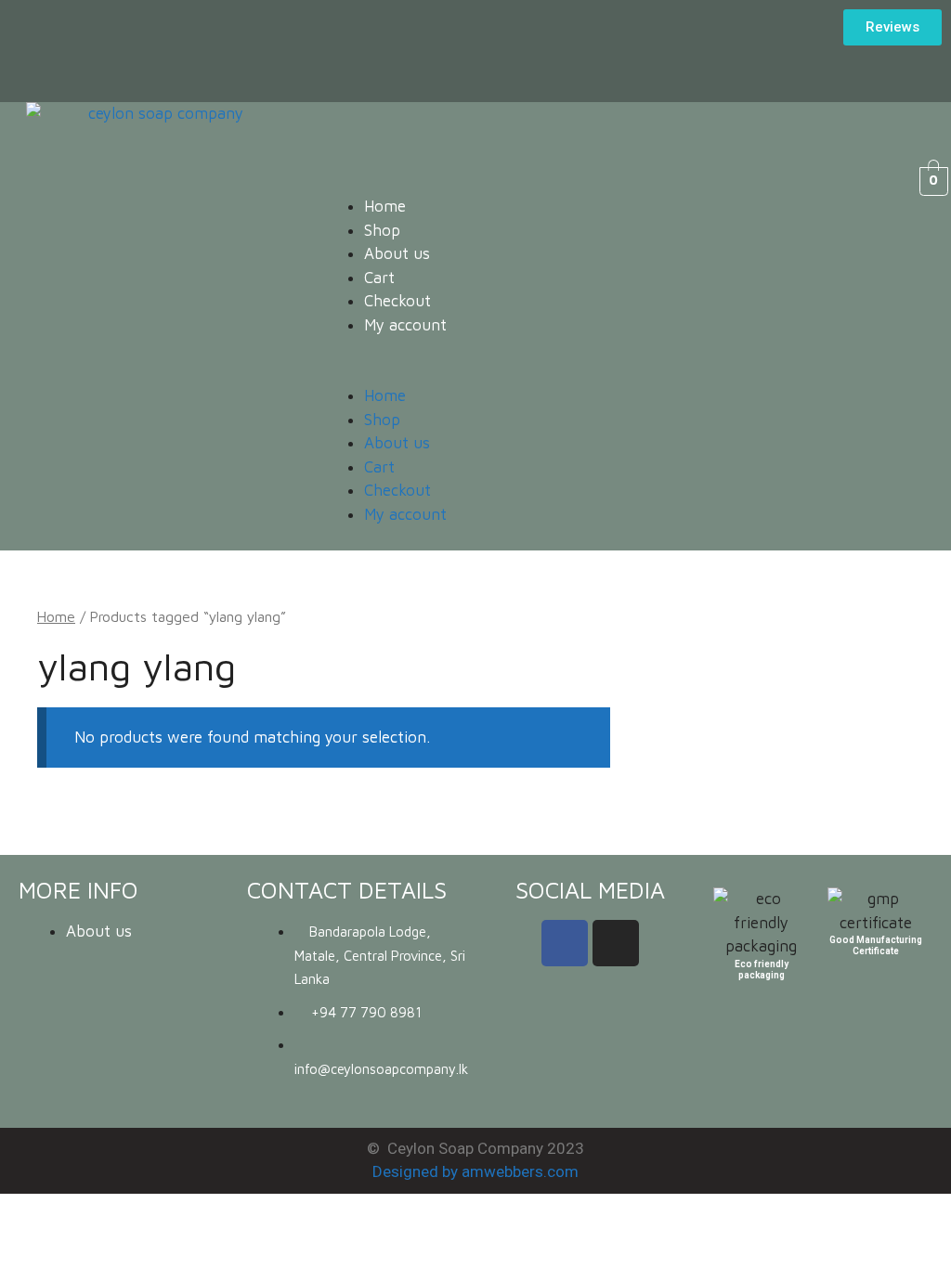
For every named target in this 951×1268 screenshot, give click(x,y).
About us (397, 253)
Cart (379, 277)
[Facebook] (564, 943)
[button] (585, 373)
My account (405, 325)
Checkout (397, 300)
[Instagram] (616, 943)
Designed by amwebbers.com (475, 1171)
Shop (382, 230)
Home (385, 206)
